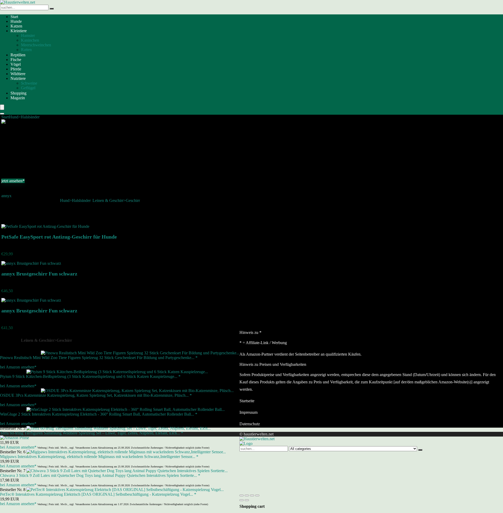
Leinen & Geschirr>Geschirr (116, 200)
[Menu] (2, 107)
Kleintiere (18, 31)
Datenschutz (249, 424)
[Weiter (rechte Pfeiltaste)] (247, 500)
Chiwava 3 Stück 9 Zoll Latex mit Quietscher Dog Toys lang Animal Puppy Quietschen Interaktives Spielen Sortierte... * (100, 475)
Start (14, 16)
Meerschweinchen (36, 45)
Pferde (15, 69)
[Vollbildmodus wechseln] (247, 495)
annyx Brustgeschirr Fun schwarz (39, 274)
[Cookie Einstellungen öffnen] (278, 489)
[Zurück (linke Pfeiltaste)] (241, 500)
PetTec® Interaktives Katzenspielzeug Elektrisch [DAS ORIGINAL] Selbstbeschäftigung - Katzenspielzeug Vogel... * (98, 494)
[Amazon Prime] (14, 437)
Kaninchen (30, 40)
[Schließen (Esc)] (257, 495)
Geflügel (28, 88)
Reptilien (17, 55)
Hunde (16, 21)
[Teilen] (252, 495)
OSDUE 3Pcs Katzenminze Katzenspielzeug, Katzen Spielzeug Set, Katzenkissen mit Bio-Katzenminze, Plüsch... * (96, 395)
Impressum (248, 412)
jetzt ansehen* (13, 181)
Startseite (246, 401)
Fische (15, 59)
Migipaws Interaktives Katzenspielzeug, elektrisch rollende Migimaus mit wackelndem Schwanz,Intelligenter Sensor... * (99, 456)
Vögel (15, 64)
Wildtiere (17, 73)
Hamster (28, 35)
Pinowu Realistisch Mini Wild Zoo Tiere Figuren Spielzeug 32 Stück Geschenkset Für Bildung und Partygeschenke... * (99, 357)
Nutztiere (18, 78)
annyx (6, 196)
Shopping (18, 93)
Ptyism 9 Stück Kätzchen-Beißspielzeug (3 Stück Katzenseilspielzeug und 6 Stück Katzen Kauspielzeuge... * (90, 376)
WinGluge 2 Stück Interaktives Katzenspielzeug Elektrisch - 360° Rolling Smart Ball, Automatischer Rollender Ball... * (98, 414)
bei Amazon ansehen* (18, 367)
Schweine (29, 83)
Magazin (17, 98)
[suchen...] (52, 8)
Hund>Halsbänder (24, 117)
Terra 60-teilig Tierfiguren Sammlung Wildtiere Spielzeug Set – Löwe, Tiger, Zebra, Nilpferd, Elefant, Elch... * (91, 433)
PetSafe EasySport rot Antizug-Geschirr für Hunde (59, 237)
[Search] (2, 113)
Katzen (16, 26)
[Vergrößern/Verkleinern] (241, 495)
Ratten (26, 49)
